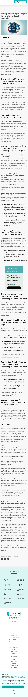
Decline (13, 690)
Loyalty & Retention (14, 639)
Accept (13, 686)
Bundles (14, 653)
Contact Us (14, 628)
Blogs (14, 659)
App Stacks (14, 651)
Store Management (14, 642)
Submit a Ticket (14, 630)
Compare (14, 663)
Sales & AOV (14, 635)
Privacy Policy (21, 683)
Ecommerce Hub (14, 665)
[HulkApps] (20, 2)
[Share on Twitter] (5, 559)
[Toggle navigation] (2, 2)
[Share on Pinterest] (8, 559)
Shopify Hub (14, 667)
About (14, 623)
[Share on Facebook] (2, 559)
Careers (14, 626)
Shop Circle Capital (14, 647)
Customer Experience (14, 637)
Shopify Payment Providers (6, 9)
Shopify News (14, 661)
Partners (14, 649)
